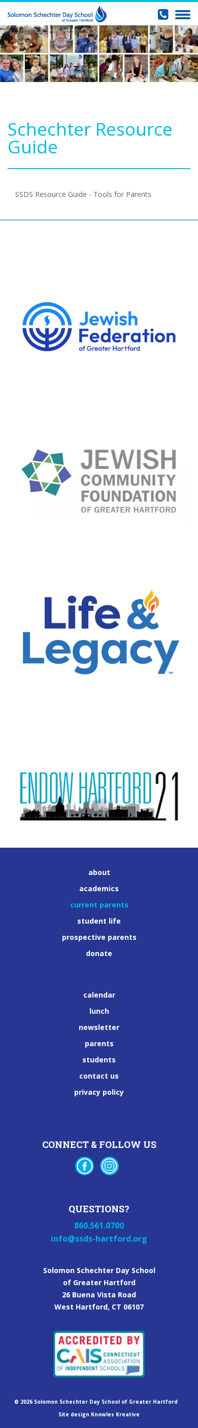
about (99, 872)
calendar (99, 995)
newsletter (99, 1027)
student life (99, 921)
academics (99, 889)
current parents (99, 905)
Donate (99, 953)
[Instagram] (109, 1166)
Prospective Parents (99, 937)
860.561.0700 (99, 1225)
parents (99, 1044)
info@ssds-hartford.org (99, 1239)
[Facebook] (84, 1166)
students (99, 1060)
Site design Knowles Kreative (99, 1414)
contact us (99, 1076)
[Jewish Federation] (99, 308)
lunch (99, 1011)
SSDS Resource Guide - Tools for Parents (83, 194)
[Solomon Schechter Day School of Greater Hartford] (57, 13)
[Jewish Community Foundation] (99, 462)
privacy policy (99, 1092)
